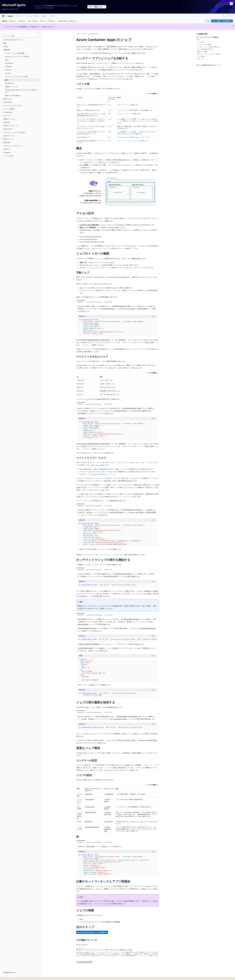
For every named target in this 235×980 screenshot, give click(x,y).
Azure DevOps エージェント (105, 474)
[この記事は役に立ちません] (220, 65)
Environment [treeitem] (9, 63)
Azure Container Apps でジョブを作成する (92, 932)
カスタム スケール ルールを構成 (148, 121)
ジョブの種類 (125, 110)
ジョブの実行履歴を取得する (205, 49)
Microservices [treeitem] (9, 83)
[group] (117, 639)
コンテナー (86, 345)
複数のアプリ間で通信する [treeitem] (13, 95)
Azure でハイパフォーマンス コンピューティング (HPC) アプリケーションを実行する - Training (104, 950)
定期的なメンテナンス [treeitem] (11, 86)
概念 (198, 39)
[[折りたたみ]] (38, 32)
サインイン (229, 16)
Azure (84, 34)
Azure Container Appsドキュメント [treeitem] (14, 40)
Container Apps (93, 34)
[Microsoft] (3, 16)
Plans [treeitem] (6, 60)
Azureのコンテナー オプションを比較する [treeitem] (17, 56)
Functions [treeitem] (8, 70)
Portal (207, 21)
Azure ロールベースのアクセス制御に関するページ (108, 248)
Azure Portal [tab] (108, 302)
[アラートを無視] (231, 3)
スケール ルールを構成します (139, 141)
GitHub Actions (143, 132)
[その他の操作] (157, 33)
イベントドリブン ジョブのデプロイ (112, 555)
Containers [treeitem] (8, 66)
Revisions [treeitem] (8, 73)
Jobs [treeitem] (6, 80)
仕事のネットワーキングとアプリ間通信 (208, 54)
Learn (78, 34)
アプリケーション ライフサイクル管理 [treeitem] (16, 76)
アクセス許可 (201, 42)
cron (132, 365)
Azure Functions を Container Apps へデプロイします (133, 137)
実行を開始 (120, 128)
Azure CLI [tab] (80, 302)
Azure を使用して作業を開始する (222, 21)
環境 (100, 53)
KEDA (110, 478)
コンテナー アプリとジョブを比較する (208, 37)
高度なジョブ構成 (202, 51)
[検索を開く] (224, 16)
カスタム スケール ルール (124, 114)
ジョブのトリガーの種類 (204, 44)
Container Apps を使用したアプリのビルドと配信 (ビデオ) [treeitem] (21, 91)
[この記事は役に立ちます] (218, 65)
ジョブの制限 (201, 56)
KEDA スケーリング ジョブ (121, 497)
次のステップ (201, 59)
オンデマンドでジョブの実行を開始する (144, 349)
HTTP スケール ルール (123, 105)
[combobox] (20, 35)
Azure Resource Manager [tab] (94, 302)
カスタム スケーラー (96, 462)
